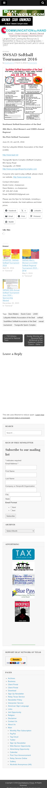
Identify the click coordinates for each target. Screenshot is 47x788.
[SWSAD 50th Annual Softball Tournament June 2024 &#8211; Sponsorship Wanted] (11, 284)
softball (40, 318)
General (6, 51)
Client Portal (13, 684)
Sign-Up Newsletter (16, 694)
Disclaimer (12, 718)
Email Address (11, 464)
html (14, 507)
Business (11, 681)
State (7, 499)
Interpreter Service (15, 703)
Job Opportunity (14, 712)
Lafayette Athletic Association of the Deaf (19, 318)
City (7, 494)
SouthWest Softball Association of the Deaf (20, 321)
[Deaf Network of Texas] (23, 11)
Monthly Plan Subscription (20, 731)
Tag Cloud (14, 737)
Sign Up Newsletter (18, 743)
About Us (12, 724)
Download (12, 691)
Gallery (13, 761)
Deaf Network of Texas (26, 783)
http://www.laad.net (10, 155)
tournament (8, 325)
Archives (11, 678)
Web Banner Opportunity (20, 746)
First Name (9, 471)
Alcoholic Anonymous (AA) (21, 764)
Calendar (13, 752)
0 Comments (32, 63)
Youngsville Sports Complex (25, 325)
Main (10, 728)
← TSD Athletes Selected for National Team (12, 338)
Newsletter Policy (15, 700)
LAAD (35, 314)
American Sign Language (18, 706)
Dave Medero (13, 314)
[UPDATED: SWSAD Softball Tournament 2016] (11, 254)
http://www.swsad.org (22, 177)
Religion (11, 715)
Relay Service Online (18, 758)
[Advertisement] (23, 635)
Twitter (12, 740)
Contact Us (12, 721)
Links (10, 709)
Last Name (9, 478)
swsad (41, 321)
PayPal (13, 734)
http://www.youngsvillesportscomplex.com (20, 169)
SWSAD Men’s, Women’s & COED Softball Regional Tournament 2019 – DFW (30, 265)
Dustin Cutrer (26, 314)
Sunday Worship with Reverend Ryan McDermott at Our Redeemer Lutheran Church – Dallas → (35, 340)
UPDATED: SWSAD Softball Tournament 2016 (11, 262)
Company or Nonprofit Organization (20, 486)
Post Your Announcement (20, 755)
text (13, 510)
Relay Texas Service (16, 697)
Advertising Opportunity (19, 749)
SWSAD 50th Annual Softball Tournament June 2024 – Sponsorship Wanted (11, 295)
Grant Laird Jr (9, 63)
